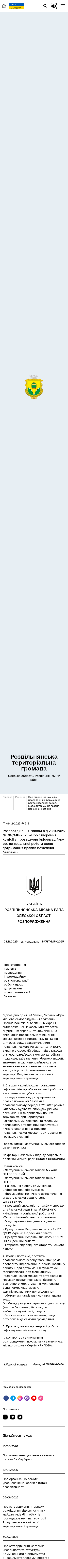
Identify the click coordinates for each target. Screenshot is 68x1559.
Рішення (20, 797)
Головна (7, 797)
